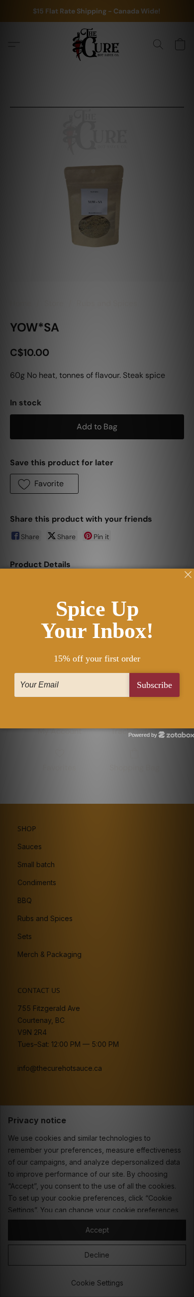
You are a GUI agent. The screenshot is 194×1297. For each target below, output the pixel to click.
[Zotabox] (187, 719)
